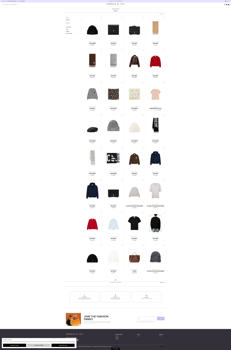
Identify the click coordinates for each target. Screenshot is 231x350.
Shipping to (9, 1)
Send (161, 318)
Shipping (117, 339)
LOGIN (227, 1)
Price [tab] (67, 29)
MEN (3, 4)
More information (71, 341)
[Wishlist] (226, 4)
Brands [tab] (67, 31)
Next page (162, 282)
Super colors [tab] (69, 33)
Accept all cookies (14, 345)
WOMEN (6, 4)
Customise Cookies (38, 345)
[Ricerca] (224, 4)
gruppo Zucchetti (107, 346)
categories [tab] (68, 27)
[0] (228, 4)
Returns (117, 335)
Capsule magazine (13, 4)
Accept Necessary (63, 345)
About (138, 335)
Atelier (98, 346)
